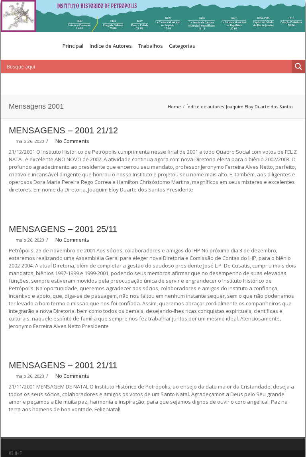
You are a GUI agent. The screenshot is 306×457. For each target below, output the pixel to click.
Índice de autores (205, 106)
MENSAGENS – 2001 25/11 (63, 229)
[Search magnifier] (298, 66)
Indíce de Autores (111, 45)
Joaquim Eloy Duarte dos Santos (259, 106)
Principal (73, 45)
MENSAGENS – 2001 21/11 (63, 365)
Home (174, 106)
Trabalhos (150, 45)
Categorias (182, 45)
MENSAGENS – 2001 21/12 (63, 130)
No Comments (72, 141)
